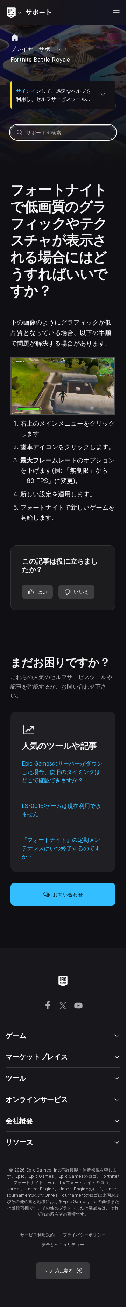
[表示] (103, 94)
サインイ (26, 91)
